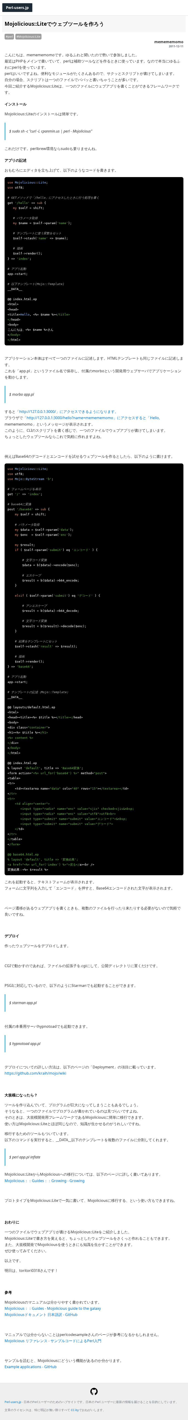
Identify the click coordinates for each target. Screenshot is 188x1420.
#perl (9, 36)
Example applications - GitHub (31, 1366)
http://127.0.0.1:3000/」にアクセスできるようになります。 (68, 411)
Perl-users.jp (17, 7)
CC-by (75, 1410)
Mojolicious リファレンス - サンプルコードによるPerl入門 (53, 1340)
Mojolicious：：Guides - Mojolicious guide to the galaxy (53, 1308)
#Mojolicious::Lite (28, 36)
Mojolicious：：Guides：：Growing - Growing (45, 1180)
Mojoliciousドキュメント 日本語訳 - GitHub (41, 1314)
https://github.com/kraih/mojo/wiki (35, 1073)
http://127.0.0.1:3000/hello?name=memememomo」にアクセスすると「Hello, (93, 417)
